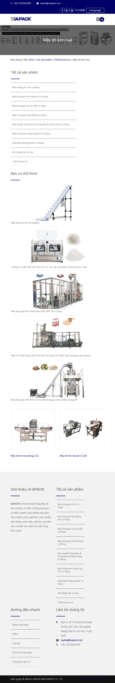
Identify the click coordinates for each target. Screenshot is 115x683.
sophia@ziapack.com (50, 3)
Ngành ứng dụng (20, 624)
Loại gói (16, 643)
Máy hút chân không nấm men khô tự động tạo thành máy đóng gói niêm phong (50, 355)
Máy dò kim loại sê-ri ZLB (73, 456)
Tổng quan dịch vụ (21, 661)
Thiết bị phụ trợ (62, 59)
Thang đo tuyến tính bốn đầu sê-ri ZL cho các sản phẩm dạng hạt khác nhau (49, 267)
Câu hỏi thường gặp (22, 652)
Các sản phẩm (44, 59)
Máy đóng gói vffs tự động (25, 87)
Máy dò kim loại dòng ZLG (25, 456)
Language (95, 10)
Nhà (31, 59)
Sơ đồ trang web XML (92, 679)
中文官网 (80, 10)
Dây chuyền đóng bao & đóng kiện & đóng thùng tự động (40, 124)
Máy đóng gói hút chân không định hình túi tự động (36, 311)
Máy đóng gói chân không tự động (29, 115)
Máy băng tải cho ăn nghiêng (25, 222)
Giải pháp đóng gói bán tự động (28, 143)
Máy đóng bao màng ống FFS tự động (31, 133)
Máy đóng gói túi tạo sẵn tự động (29, 106)
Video (15, 634)
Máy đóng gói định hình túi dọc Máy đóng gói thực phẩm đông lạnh (44, 399)
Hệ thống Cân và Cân (22, 152)
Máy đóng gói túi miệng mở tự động (30, 96)
